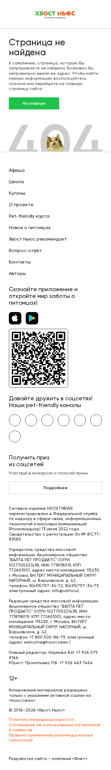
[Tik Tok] (96, 420)
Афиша (17, 170)
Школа (16, 181)
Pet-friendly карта (29, 216)
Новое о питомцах (30, 227)
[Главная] (55, 14)
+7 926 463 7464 (76, 662)
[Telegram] (64, 420)
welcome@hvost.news (46, 642)
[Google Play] (32, 318)
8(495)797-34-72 (46, 585)
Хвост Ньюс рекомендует (38, 239)
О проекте (21, 204)
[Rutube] (15, 436)
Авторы (17, 273)
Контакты (19, 262)
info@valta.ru (65, 590)
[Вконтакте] (15, 420)
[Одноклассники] (47, 420)
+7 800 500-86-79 (47, 637)
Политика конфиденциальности (41, 719)
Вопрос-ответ (25, 250)
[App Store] (15, 318)
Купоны (17, 193)
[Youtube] (31, 420)
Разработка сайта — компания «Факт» (48, 758)
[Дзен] (80, 420)
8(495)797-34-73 (82, 585)
